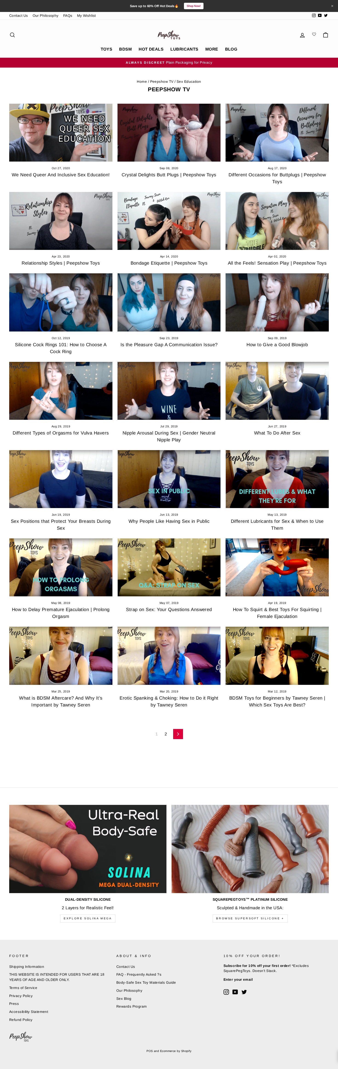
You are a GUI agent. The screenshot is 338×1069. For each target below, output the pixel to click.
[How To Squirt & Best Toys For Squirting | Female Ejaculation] (277, 567)
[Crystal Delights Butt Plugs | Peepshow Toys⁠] (169, 133)
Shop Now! (194, 6)
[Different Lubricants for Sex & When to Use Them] (277, 479)
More (211, 49)
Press (14, 1004)
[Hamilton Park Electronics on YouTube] (235, 992)
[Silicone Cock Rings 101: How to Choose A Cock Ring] (60, 302)
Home (142, 81)
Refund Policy (21, 1020)
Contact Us (18, 15)
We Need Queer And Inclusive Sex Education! (61, 174)
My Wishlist (86, 15)
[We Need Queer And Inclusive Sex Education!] (60, 133)
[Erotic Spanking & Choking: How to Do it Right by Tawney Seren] (169, 656)
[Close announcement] (332, 6)
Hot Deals (151, 49)
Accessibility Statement (28, 1012)
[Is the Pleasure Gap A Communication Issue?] (169, 302)
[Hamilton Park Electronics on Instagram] (226, 992)
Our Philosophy (46, 15)
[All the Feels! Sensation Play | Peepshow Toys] (277, 221)
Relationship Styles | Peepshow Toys (61, 263)
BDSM (125, 49)
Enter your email (238, 979)
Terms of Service (23, 988)
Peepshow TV (162, 81)
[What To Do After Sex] (277, 391)
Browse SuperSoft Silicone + (250, 918)
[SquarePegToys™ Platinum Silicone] (250, 849)
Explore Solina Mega (88, 918)
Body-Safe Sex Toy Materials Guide (146, 982)
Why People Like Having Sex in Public (169, 521)
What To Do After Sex (277, 432)
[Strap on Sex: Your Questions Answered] (169, 567)
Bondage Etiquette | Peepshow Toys (169, 263)
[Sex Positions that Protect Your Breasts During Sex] (60, 479)
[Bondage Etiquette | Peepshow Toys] (169, 221)
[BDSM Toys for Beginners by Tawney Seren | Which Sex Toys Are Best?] (277, 656)
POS (149, 1051)
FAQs (67, 15)
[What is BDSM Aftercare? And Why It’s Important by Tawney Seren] (60, 656)
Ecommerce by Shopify (176, 1051)
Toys (106, 49)
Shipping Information (26, 967)
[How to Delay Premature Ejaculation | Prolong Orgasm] (60, 567)
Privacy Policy (21, 996)
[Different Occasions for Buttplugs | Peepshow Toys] (277, 133)
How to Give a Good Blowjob (277, 344)
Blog (231, 49)
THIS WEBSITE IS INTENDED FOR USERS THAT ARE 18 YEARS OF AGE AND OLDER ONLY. (57, 977)
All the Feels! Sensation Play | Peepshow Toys (277, 263)
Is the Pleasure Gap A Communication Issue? (169, 344)
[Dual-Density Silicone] (87, 849)
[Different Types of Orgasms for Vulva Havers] (60, 391)
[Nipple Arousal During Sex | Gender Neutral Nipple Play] (169, 391)
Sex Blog (124, 998)
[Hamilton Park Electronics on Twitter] (244, 992)
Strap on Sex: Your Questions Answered (169, 609)
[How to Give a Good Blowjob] (277, 302)
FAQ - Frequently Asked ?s (138, 974)
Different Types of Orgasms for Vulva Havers (61, 432)
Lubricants (184, 49)
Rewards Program (131, 1006)
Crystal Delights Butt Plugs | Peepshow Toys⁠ (169, 174)
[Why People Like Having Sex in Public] (169, 479)
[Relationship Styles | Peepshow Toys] (60, 221)
